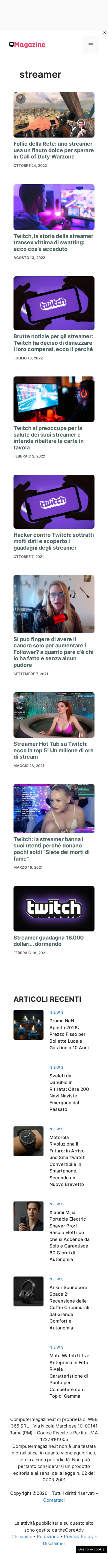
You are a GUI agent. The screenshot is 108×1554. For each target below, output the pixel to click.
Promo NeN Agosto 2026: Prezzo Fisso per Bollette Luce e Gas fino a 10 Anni (69, 1034)
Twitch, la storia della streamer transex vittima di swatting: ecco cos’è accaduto (53, 242)
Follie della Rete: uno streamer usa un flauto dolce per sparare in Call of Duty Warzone (54, 150)
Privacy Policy (79, 1536)
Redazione (48, 1536)
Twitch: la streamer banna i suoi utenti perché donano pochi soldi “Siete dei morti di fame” (52, 849)
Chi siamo (21, 1536)
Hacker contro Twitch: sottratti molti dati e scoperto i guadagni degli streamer (54, 541)
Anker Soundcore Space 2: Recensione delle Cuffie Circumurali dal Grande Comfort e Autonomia (69, 1308)
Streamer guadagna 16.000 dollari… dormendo (49, 940)
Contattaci (54, 1500)
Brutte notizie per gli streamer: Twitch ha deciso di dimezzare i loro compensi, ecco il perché (53, 342)
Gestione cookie (91, 1549)
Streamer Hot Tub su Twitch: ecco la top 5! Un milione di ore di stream (54, 750)
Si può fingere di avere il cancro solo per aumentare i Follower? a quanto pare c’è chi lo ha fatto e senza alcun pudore (54, 652)
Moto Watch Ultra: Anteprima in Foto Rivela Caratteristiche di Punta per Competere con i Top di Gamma (69, 1376)
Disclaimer (54, 1543)
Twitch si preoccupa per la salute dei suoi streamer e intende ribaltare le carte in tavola (49, 438)
